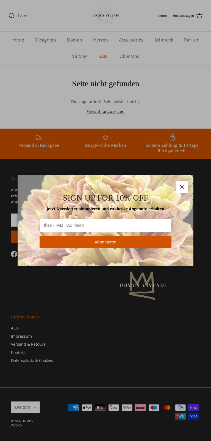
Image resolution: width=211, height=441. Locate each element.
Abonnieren (105, 242)
